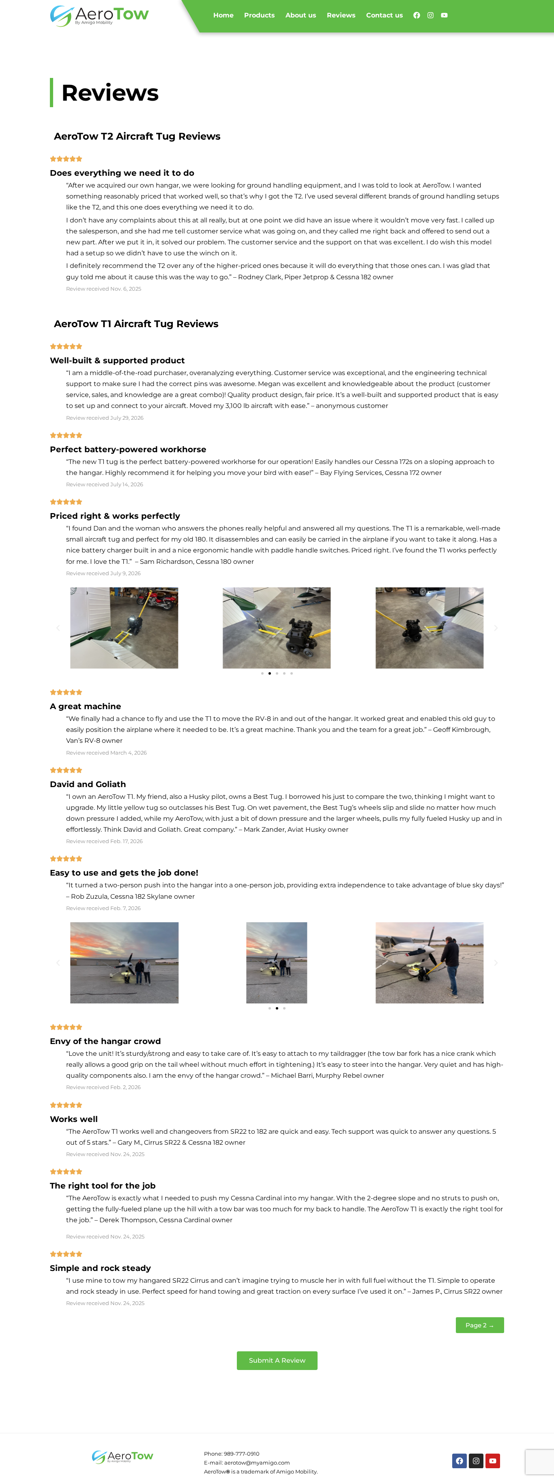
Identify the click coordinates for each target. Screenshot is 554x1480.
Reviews (341, 15)
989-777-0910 (242, 1454)
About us (301, 15)
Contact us (384, 15)
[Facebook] (416, 15)
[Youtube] (444, 15)
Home (223, 15)
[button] (58, 628)
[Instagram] (430, 15)
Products (259, 15)
